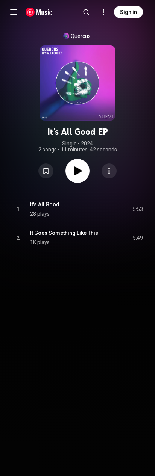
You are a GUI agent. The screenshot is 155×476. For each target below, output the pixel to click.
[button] (45, 170)
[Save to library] (45, 170)
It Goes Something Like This (64, 233)
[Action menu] (109, 170)
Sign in (128, 12)
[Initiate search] (86, 12)
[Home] (39, 12)
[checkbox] (137, 209)
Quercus (81, 36)
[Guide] (13, 12)
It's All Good (44, 204)
